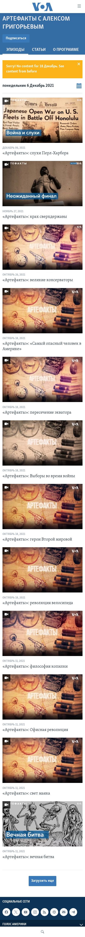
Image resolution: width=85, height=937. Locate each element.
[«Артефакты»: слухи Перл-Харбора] (42, 120)
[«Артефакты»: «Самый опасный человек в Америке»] (42, 310)
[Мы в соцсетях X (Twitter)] (16, 912)
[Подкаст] (54, 912)
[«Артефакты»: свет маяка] (42, 760)
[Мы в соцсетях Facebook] (6, 912)
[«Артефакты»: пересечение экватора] (42, 379)
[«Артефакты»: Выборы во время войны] (42, 443)
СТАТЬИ (39, 50)
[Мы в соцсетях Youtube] (26, 912)
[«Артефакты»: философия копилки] (42, 633)
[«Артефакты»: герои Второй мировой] (42, 506)
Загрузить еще (42, 881)
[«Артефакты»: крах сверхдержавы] (42, 183)
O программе (66, 50)
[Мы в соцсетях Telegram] (73, 912)
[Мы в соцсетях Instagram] (35, 912)
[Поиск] (42, 932)
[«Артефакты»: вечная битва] (42, 823)
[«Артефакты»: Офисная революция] (42, 697)
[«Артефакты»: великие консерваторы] (42, 247)
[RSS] (44, 912)
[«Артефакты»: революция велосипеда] (42, 569)
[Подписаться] (64, 912)
